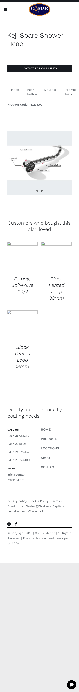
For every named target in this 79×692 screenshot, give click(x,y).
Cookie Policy (39, 501)
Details (16, 261)
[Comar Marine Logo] (39, 4)
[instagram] (9, 524)
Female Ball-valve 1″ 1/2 (22, 285)
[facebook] (16, 524)
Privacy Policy (17, 501)
